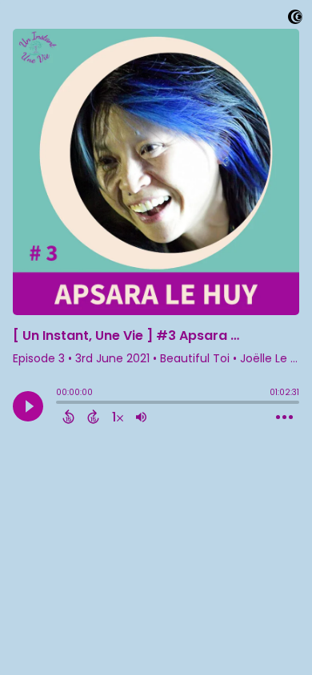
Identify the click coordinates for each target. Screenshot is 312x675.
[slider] (60, 404)
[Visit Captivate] (295, 20)
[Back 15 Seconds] (68, 416)
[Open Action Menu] (284, 417)
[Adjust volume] (141, 416)
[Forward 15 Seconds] (93, 416)
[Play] (28, 406)
